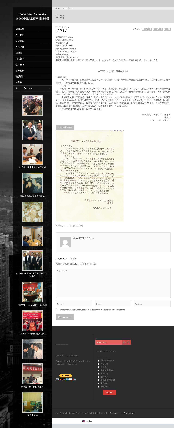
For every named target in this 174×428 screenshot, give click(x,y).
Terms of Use (115, 413)
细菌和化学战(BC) (107, 380)
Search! (109, 392)
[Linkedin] (165, 29)
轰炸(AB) (104, 377)
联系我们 (19, 76)
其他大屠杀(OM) (107, 360)
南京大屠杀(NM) (107, 370)
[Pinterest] (158, 29)
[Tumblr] (161, 29)
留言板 (18, 82)
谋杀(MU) (80, 226)
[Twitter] (147, 29)
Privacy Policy (129, 413)
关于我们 (19, 35)
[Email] (143, 29)
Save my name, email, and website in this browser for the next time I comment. (92, 309)
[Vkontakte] (169, 29)
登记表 (18, 52)
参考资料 (19, 70)
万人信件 (19, 47)
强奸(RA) (104, 383)
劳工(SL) (103, 367)
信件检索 (19, 64)
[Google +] (154, 29)
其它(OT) (73, 226)
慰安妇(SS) (104, 386)
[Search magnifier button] (128, 342)
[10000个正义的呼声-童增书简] (32, 16)
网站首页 (19, 29)
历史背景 (19, 41)
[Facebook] (150, 29)
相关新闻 (19, 58)
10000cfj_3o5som (62, 226)
